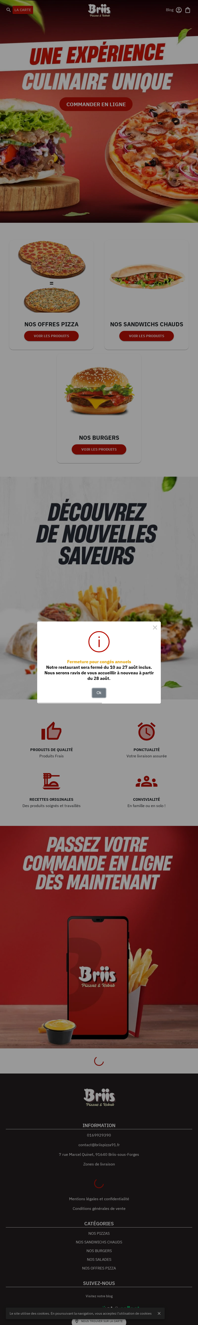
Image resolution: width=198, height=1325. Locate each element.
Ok (99, 693)
